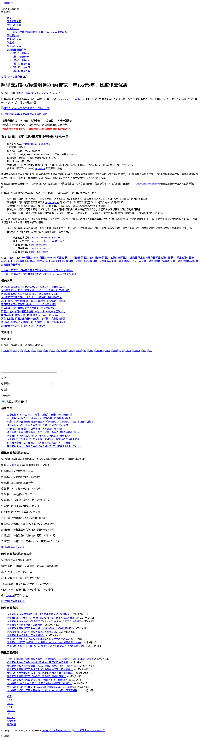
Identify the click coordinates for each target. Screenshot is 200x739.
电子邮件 (6, 383)
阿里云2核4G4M (48, 257)
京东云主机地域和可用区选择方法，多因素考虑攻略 (40, 32)
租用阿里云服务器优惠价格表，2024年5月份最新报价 (28, 304)
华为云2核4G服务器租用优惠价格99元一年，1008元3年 (29, 315)
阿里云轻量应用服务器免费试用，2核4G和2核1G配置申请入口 (33, 287)
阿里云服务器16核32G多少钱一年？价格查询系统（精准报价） (39, 436)
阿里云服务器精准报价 (13, 601)
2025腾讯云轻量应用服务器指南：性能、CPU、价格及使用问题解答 (42, 690)
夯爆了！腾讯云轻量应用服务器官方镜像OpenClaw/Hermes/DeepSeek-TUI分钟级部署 (50, 421)
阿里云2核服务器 (111, 257)
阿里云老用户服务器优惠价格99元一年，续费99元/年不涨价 (37, 270)
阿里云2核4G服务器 (91, 257)
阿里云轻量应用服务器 (80, 261)
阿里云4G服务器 (128, 257)
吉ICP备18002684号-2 (60, 730)
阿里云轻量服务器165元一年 (126, 261)
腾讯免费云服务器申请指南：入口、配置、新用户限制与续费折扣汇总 (43, 432)
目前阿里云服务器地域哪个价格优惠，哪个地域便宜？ (29, 308)
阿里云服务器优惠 (17, 261)
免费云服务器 (14, 46)
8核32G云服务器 (21, 71)
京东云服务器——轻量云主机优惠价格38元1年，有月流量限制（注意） (44, 446)
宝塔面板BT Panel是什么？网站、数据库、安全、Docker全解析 (39, 414)
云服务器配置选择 (16, 49)
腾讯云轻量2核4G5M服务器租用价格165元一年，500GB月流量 (33, 322)
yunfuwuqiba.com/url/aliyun (72, 99)
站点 (3, 389)
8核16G (11, 714)
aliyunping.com (52, 202)
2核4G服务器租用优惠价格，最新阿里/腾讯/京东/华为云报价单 (33, 301)
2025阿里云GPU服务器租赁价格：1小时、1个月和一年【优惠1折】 (35, 290)
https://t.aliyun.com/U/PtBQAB (46, 237)
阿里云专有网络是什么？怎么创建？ (26, 625)
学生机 (10, 42)
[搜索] (30, 9)
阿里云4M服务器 (146, 257)
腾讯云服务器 (14, 25)
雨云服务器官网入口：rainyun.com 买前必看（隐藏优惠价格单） (40, 418)
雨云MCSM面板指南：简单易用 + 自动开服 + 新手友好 (35, 429)
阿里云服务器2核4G (166, 257)
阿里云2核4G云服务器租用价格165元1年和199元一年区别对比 (33, 311)
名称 (4, 377)
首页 (9, 18)
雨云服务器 (13, 35)
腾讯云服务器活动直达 (13, 547)
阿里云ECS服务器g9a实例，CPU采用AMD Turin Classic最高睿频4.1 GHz (44, 642)
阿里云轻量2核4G (36, 261)
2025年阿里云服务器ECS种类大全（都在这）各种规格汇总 (31, 297)
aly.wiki (10, 595)
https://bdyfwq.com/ (38, 251)
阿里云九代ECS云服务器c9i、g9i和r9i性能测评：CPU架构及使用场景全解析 (46, 646)
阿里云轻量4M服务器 (57, 261)
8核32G (11, 717)
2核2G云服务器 (21, 53)
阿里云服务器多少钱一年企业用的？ (26, 635)
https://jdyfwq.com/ (38, 244)
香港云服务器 (14, 39)
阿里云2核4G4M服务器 (69, 257)
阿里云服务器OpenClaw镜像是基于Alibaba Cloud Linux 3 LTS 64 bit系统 (43, 621)
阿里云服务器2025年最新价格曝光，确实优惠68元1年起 (30, 294)
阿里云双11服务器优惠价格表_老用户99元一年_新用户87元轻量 (39, 274)
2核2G (10, 700)
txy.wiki (10, 465)
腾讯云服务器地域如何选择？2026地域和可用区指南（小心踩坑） (41, 673)
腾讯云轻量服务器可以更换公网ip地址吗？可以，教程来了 (37, 680)
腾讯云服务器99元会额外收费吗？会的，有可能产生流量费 (37, 425)
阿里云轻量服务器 (102, 261)
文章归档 (11, 721)
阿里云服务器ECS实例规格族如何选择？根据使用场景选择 (37, 639)
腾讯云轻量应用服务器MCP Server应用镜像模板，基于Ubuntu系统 (41, 687)
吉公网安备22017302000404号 (89, 730)
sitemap (45, 730)
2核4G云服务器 (21, 56)
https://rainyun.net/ (40, 248)
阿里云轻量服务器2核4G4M (156, 261)
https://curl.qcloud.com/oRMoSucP (48, 241)
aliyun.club (40, 168)
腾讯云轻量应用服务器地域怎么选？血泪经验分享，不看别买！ (40, 669)
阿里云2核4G (32, 257)
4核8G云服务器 (21, 60)
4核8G (10, 707)
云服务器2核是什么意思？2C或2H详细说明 (23, 325)
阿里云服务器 (14, 21)
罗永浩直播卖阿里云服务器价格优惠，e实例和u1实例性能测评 (33, 318)
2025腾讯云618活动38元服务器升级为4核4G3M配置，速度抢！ (39, 683)
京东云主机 (13, 28)
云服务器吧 (7, 3)
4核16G (11, 710)
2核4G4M (20, 257)
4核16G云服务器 (21, 63)
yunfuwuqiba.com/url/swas (147, 183)
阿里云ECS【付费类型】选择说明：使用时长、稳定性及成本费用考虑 (43, 439)
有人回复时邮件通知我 (16, 401)
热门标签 (11, 724)
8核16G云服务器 (21, 67)
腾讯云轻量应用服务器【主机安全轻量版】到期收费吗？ (36, 676)
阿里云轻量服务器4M (182, 261)
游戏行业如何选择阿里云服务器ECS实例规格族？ (32, 632)
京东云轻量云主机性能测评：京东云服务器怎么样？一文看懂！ (40, 443)
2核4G (11, 257)
